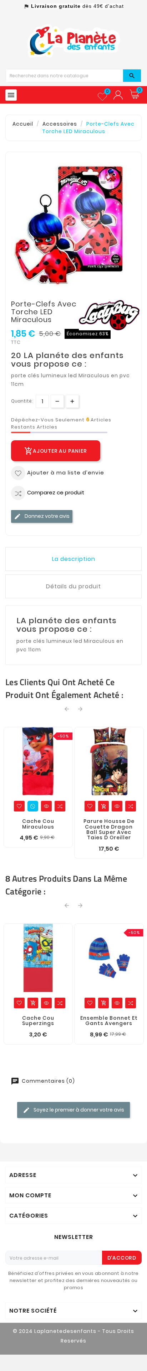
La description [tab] (73, 559)
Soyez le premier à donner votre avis (78, 1109)
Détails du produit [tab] (73, 586)
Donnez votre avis (47, 516)
